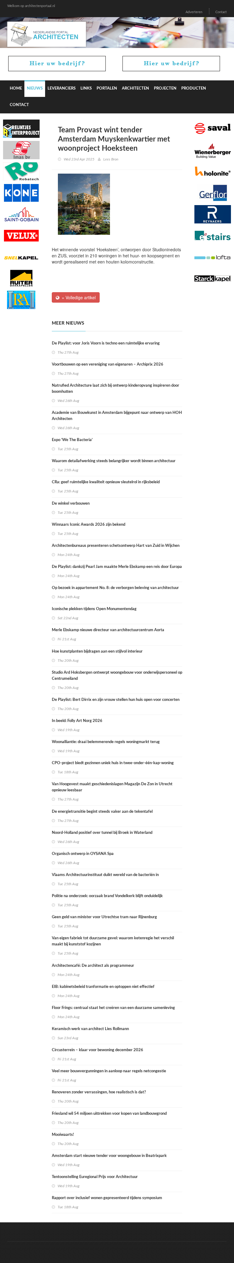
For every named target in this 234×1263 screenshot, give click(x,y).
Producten (193, 88)
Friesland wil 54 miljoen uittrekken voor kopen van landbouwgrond (109, 1114)
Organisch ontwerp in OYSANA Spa (83, 854)
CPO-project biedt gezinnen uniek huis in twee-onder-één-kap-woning (113, 763)
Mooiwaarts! (63, 1135)
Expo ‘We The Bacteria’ (72, 440)
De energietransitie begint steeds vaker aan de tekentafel (102, 812)
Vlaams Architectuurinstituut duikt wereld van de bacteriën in (105, 875)
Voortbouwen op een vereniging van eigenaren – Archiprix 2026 (107, 364)
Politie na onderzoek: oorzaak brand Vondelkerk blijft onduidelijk (107, 896)
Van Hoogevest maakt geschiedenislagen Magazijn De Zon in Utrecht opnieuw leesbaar (112, 787)
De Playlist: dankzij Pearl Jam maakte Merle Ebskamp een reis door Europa (117, 567)
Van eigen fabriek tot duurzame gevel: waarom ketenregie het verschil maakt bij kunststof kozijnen (113, 941)
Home (16, 88)
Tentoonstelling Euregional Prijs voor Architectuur (95, 1177)
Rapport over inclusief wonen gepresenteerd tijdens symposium (107, 1198)
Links (86, 88)
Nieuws (35, 88)
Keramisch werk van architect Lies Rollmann (90, 1029)
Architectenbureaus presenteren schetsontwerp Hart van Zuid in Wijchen (115, 546)
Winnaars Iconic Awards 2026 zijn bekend (88, 525)
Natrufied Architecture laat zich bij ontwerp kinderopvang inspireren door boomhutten (115, 389)
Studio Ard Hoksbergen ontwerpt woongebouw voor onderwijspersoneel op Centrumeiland (117, 676)
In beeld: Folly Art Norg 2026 (77, 721)
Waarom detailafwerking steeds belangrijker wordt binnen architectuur (114, 461)
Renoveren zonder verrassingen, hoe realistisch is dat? (99, 1092)
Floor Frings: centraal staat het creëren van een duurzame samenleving (113, 1008)
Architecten (135, 88)
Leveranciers (62, 88)
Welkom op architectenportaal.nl (31, 6)
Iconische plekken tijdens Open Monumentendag (94, 609)
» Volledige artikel (77, 297)
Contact (221, 12)
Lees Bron (110, 159)
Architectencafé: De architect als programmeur (93, 966)
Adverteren (194, 12)
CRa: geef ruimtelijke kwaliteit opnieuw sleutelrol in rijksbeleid (106, 482)
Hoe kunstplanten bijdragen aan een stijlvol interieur (97, 652)
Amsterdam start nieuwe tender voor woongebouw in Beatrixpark (109, 1156)
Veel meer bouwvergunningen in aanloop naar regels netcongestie (109, 1071)
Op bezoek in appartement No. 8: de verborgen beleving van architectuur (115, 588)
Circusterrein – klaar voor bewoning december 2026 (97, 1050)
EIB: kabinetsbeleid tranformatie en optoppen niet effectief (103, 987)
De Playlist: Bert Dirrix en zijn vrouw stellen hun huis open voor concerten (115, 700)
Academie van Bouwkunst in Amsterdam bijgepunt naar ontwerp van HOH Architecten (117, 416)
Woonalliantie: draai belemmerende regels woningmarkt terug (106, 742)
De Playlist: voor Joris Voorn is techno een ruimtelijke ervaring (106, 343)
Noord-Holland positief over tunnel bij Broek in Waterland (102, 833)
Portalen (107, 88)
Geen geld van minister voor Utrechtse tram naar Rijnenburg (104, 917)
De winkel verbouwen (71, 504)
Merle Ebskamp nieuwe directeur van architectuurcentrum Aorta (108, 630)
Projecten (165, 88)
